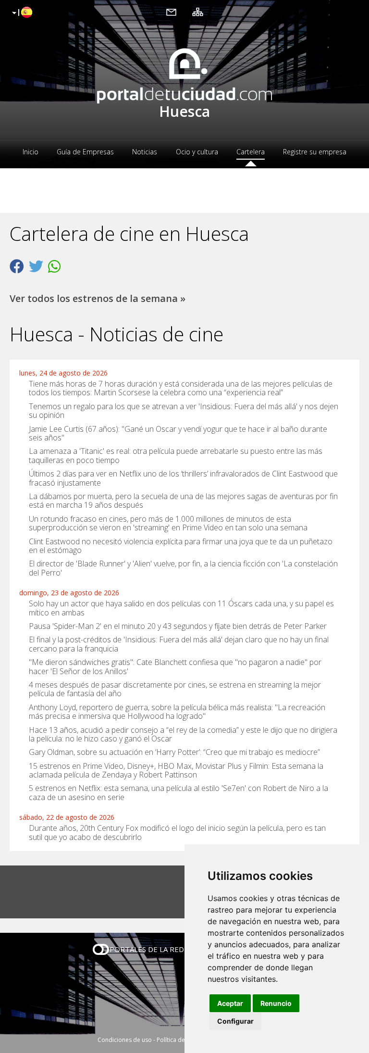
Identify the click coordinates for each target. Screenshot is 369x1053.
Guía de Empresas (85, 151)
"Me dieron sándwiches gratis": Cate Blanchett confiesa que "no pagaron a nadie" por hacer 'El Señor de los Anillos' (175, 666)
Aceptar (230, 1003)
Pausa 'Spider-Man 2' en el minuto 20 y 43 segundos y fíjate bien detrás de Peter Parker (178, 626)
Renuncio (276, 1003)
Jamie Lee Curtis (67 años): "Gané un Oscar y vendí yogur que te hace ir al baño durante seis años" (178, 432)
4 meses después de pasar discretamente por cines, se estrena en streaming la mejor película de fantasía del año (175, 689)
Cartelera (250, 151)
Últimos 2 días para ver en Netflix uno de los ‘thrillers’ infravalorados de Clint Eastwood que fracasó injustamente (183, 478)
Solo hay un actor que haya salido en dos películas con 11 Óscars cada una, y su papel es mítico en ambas (181, 607)
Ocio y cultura (197, 151)
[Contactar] (171, 11)
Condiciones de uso (125, 1040)
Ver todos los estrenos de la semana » (97, 298)
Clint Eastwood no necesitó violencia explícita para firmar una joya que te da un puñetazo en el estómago (180, 545)
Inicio (30, 151)
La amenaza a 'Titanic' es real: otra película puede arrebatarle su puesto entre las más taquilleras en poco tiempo (175, 455)
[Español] (21, 13)
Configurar (235, 1021)
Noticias (144, 151)
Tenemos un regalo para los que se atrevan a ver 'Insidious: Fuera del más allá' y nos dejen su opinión (183, 410)
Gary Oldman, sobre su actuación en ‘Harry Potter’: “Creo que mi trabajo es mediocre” (174, 752)
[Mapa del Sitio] (198, 11)
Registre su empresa (314, 151)
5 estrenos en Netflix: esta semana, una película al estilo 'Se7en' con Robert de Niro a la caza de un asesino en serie (178, 792)
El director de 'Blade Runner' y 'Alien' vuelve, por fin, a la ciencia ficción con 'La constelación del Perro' (183, 567)
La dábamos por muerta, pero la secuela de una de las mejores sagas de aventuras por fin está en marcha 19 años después (183, 500)
